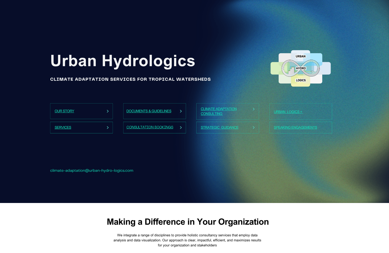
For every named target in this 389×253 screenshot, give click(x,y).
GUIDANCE (229, 128)
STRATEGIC (210, 128)
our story (64, 111)
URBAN (280, 112)
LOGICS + (294, 112)
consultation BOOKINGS (149, 127)
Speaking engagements (295, 128)
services (63, 128)
